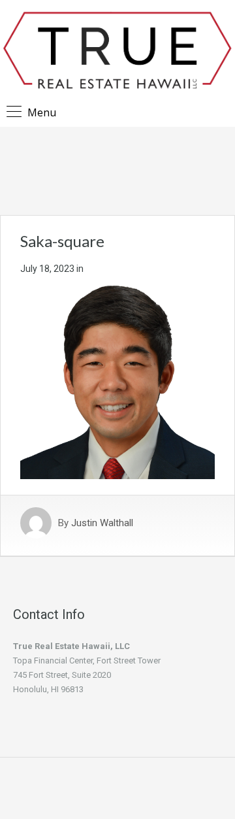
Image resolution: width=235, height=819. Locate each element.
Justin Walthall (102, 523)
